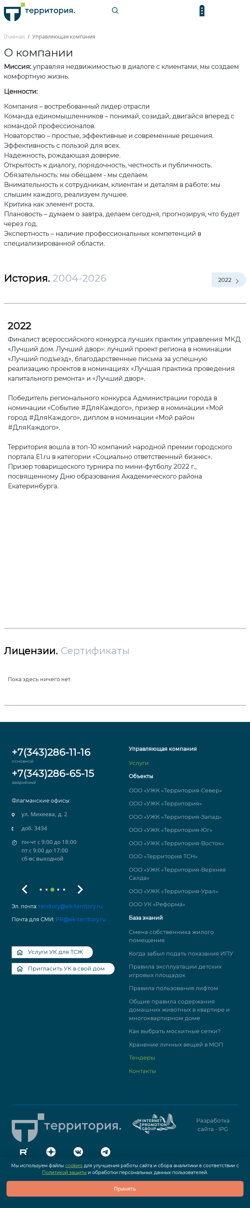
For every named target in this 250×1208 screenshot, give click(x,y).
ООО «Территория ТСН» (163, 856)
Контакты (142, 1071)
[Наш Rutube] (25, 1153)
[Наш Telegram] (107, 1153)
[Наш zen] (52, 1153)
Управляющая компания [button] (163, 749)
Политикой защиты (64, 1172)
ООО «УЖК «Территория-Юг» (170, 830)
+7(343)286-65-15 (53, 773)
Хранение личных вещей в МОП (176, 1044)
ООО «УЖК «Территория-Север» (175, 790)
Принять (125, 1188)
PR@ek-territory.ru (81, 919)
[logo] (39, 10)
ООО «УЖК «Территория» (165, 803)
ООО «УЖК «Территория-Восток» (176, 843)
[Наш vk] (80, 1153)
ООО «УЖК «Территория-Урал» (173, 891)
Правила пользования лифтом (173, 988)
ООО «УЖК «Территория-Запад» (175, 817)
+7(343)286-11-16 (51, 752)
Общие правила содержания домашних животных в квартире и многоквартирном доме (179, 1009)
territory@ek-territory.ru (70, 906)
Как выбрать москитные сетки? (174, 1031)
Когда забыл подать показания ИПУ (181, 953)
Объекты (141, 776)
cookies (73, 1166)
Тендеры (142, 1057)
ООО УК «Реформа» (157, 904)
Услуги (139, 763)
